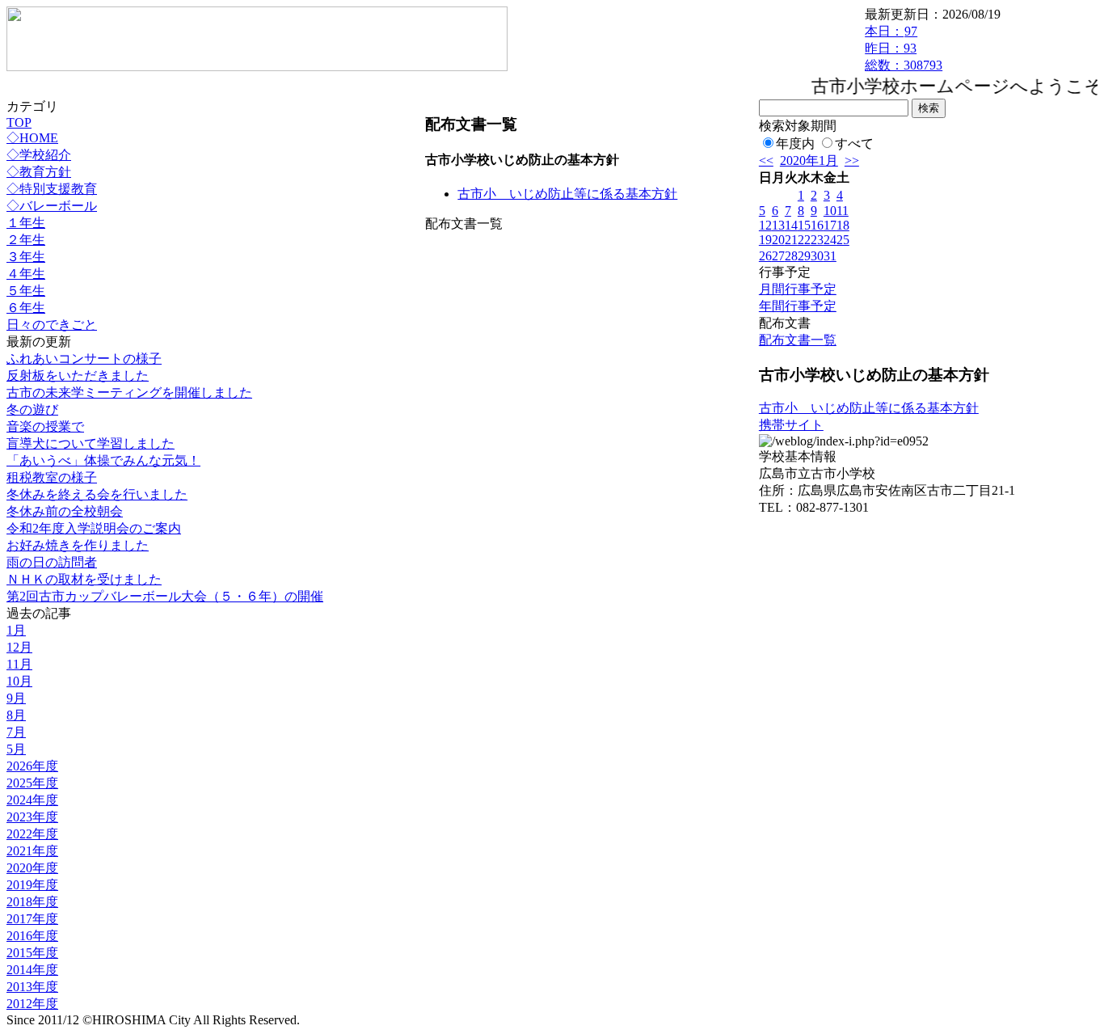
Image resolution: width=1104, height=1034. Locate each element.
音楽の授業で (45, 426)
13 (778, 225)
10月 (19, 681)
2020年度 (32, 868)
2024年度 (32, 800)
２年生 (25, 240)
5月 (16, 749)
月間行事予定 (797, 289)
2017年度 (32, 919)
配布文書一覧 (797, 340)
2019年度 (32, 885)
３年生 (25, 257)
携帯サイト (791, 425)
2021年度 (32, 851)
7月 (16, 732)
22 (804, 240)
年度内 (795, 143)
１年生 (25, 223)
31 (830, 256)
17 (830, 225)
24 (830, 240)
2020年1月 (809, 160)
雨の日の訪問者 (51, 562)
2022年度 (32, 834)
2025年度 (32, 783)
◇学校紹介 (38, 155)
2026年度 (32, 766)
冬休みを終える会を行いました (97, 494)
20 (778, 240)
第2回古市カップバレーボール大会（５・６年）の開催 (164, 596)
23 (817, 240)
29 (804, 256)
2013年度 (32, 987)
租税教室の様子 (51, 477)
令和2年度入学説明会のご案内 (93, 528)
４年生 (25, 274)
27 (778, 256)
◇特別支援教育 (51, 189)
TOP (19, 122)
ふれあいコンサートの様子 (84, 358)
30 (817, 256)
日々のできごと (51, 324)
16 (817, 225)
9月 (16, 698)
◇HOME (32, 138)
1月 (16, 630)
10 (830, 210)
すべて (854, 143)
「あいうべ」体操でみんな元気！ (103, 460)
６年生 (25, 307)
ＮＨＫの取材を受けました (84, 579)
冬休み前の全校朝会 (64, 511)
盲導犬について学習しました (90, 443)
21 (791, 240)
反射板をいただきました (77, 375)
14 (791, 225)
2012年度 (32, 1004)
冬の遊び (32, 409)
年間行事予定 (797, 306)
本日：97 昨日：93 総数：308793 (903, 48)
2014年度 (32, 970)
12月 (19, 647)
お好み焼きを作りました (77, 545)
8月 (16, 715)
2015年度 (32, 953)
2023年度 (32, 817)
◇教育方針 (38, 172)
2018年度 (32, 902)
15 (804, 225)
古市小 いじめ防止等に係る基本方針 (567, 193)
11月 (19, 664)
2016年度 (32, 936)
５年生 (25, 291)
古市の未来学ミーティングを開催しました (129, 392)
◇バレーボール (51, 206)
